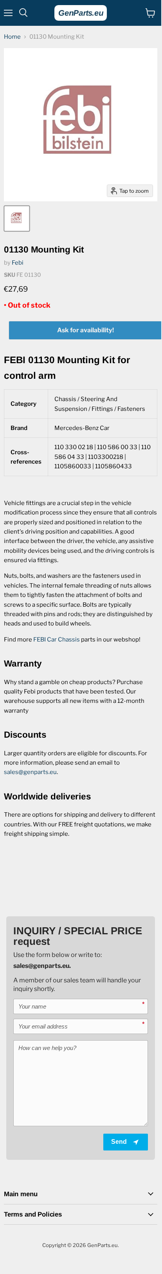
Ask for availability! (85, 330)
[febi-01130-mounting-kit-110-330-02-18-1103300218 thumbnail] (16, 218)
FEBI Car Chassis (56, 639)
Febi (17, 262)
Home (12, 37)
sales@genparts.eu (30, 772)
